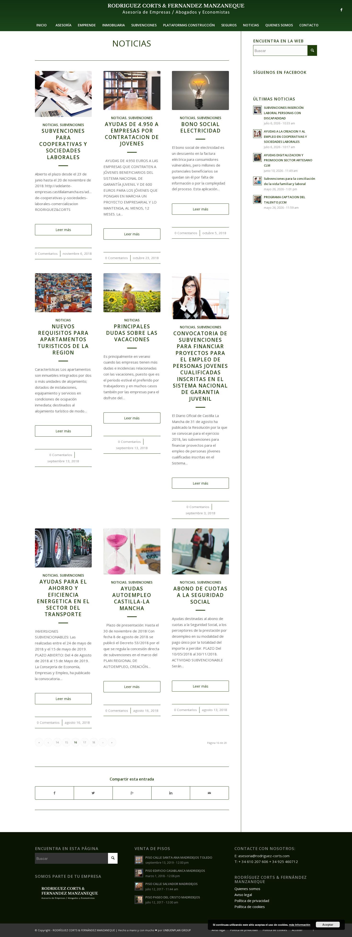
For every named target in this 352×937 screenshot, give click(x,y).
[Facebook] (341, 9)
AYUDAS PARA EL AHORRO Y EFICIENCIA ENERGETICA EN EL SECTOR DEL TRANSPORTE (63, 598)
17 (84, 742)
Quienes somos (247, 888)
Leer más (63, 229)
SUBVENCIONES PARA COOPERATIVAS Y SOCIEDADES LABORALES (63, 143)
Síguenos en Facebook (280, 72)
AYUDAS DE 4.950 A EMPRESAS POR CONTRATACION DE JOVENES (132, 134)
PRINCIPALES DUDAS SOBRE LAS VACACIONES (132, 333)
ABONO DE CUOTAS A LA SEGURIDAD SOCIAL (200, 595)
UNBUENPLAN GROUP (177, 930)
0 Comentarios (46, 253)
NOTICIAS (50, 125)
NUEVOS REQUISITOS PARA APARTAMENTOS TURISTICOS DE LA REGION (63, 339)
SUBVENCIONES (72, 125)
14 (57, 742)
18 (93, 742)
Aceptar (327, 924)
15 (66, 742)
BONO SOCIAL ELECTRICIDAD (200, 127)
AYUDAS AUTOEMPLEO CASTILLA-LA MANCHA (131, 598)
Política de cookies (249, 906)
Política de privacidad (251, 900)
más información (299, 924)
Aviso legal (243, 894)
